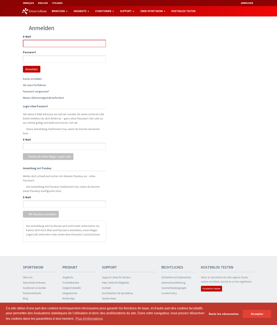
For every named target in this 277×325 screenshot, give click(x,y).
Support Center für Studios (116, 277)
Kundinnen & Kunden (34, 288)
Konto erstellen (32, 79)
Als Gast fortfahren (34, 85)
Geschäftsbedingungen (173, 288)
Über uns (27, 277)
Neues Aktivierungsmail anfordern (43, 98)
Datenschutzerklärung (173, 282)
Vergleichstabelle (71, 288)
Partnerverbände (32, 293)
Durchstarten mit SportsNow (117, 293)
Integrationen (69, 293)
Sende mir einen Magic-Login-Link (49, 156)
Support (126, 11)
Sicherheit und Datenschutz (176, 277)
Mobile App (68, 298)
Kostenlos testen (183, 11)
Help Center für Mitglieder (115, 282)
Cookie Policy (169, 293)
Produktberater (70, 282)
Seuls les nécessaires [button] (224, 313)
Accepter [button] (257, 313)
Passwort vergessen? (36, 91)
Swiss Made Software (34, 282)
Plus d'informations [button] (89, 318)
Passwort (29, 52)
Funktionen (103, 11)
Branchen (58, 11)
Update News (109, 298)
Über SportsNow (151, 11)
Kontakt (106, 288)
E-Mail (27, 36)
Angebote (80, 11)
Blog (25, 298)
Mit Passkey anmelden (42, 214)
